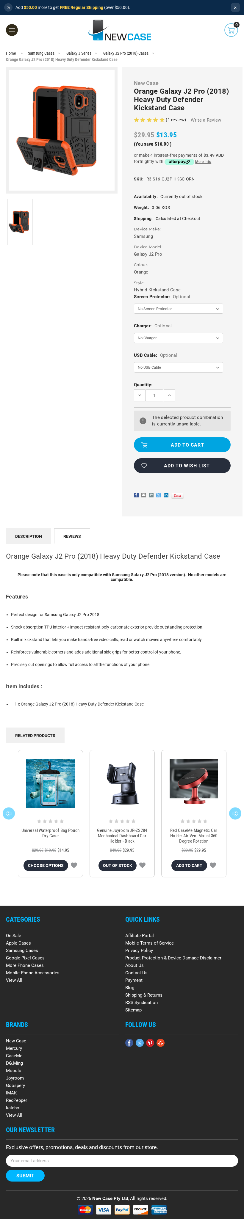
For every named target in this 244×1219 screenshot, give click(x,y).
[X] (158, 495)
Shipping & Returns (143, 995)
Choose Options (46, 865)
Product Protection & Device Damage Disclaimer (173, 958)
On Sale (13, 935)
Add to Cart (189, 865)
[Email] (143, 495)
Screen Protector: (162, 296)
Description (28, 536)
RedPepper (16, 1100)
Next (235, 813)
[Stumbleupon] (161, 1043)
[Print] (151, 495)
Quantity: (143, 384)
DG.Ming (14, 1063)
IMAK (11, 1093)
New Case (16, 1041)
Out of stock (117, 865)
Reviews (72, 536)
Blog (129, 987)
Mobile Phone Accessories (33, 972)
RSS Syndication (141, 1002)
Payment (134, 980)
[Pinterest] (177, 496)
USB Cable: (155, 355)
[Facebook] (136, 495)
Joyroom (15, 1078)
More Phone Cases (25, 965)
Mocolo (13, 1070)
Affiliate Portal (139, 935)
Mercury (14, 1048)
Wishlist (74, 865)
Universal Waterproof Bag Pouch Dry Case (50, 833)
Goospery (15, 1085)
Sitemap (133, 1010)
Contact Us (136, 972)
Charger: (153, 326)
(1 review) (176, 119)
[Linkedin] (166, 495)
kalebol (13, 1107)
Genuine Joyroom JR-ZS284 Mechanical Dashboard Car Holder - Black (122, 836)
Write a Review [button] (206, 120)
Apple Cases (18, 943)
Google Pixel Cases (25, 958)
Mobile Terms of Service (149, 943)
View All (14, 980)
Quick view (50, 783)
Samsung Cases (22, 950)
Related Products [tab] (35, 735)
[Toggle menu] (12, 30)
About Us (134, 965)
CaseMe (14, 1055)
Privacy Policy (139, 950)
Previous (9, 813)
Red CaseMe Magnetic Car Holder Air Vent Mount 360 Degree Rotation (194, 836)
